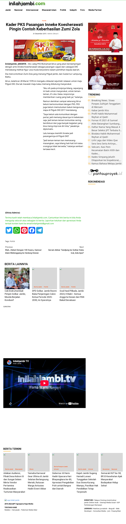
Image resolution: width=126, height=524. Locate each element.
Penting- (103, 500)
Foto (82, 10)
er (93, 502)
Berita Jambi (10, 287)
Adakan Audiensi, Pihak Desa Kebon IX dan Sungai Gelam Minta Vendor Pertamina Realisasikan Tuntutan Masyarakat (14, 482)
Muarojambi (19, 469)
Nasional (18, 10)
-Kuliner (113, 500)
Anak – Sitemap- (100, 502)
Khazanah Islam (49, 10)
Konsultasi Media (99, 511)
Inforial (56, 469)
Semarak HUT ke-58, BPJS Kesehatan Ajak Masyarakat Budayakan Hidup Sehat (111, 479)
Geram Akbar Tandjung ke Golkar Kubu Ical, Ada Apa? (66, 250)
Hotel (109, 500)
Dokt (91, 502)
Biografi (112, 508)
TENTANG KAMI (11, 507)
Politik (63, 10)
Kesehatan (106, 469)
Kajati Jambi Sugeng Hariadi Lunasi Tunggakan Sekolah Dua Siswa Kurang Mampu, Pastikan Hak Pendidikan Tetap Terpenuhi (87, 482)
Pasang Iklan (116, 511)
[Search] (121, 10)
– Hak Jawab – (16, 510)
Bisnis (31, 469)
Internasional (32, 10)
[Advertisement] (23, 125)
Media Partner (95, 10)
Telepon (97, 500)
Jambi (8, 10)
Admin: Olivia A (52, 33)
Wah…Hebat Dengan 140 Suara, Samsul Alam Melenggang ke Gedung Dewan (23, 250)
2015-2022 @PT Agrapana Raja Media (19, 504)
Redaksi (8, 510)
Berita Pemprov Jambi (61, 466)
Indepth (73, 10)
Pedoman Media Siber (29, 510)
